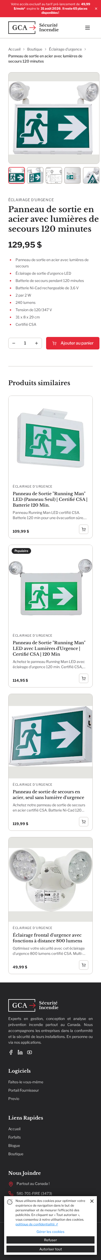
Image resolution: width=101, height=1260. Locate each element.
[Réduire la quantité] (14, 343)
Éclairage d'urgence (65, 49)
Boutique (34, 49)
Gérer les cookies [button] (50, 1232)
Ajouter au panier (77, 343)
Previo (13, 1098)
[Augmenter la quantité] (36, 343)
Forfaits (14, 1137)
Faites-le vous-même (25, 1082)
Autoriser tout (50, 1249)
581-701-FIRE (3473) (34, 1193)
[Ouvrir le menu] (87, 27)
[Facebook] (10, 1052)
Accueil (14, 49)
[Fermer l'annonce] (96, 8)
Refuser (50, 1240)
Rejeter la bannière (92, 1201)
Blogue (14, 1145)
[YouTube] (29, 1052)
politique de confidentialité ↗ (37, 1224)
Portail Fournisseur (23, 1090)
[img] (9, 1201)
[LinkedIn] (20, 1052)
